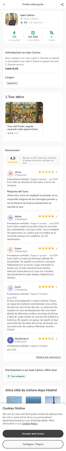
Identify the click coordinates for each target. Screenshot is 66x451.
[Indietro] (4, 4)
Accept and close (33, 433)
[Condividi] (62, 4)
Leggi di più (11, 68)
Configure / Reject (33, 444)
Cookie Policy (29, 423)
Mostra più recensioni (48, 357)
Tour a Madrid (18, 376)
